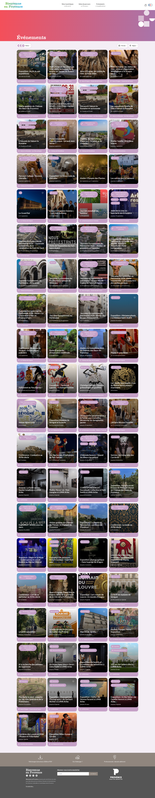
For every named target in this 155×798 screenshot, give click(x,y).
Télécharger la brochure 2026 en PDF (40, 761)
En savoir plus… (30, 786)
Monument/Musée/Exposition (90, 88)
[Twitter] (33, 776)
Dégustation (117, 53)
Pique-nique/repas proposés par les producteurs (28, 402)
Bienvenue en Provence (13, 5)
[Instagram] (30, 776)
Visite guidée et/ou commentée (59, 53)
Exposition (55, 158)
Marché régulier (54, 611)
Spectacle (52, 262)
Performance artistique (120, 332)
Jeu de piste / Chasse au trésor (29, 158)
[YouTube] (37, 776)
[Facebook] (27, 776)
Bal (20, 192)
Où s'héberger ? (77, 761)
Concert (116, 158)
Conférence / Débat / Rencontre (28, 333)
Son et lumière (115, 437)
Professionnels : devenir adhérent (114, 761)
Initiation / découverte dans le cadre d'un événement (28, 54)
